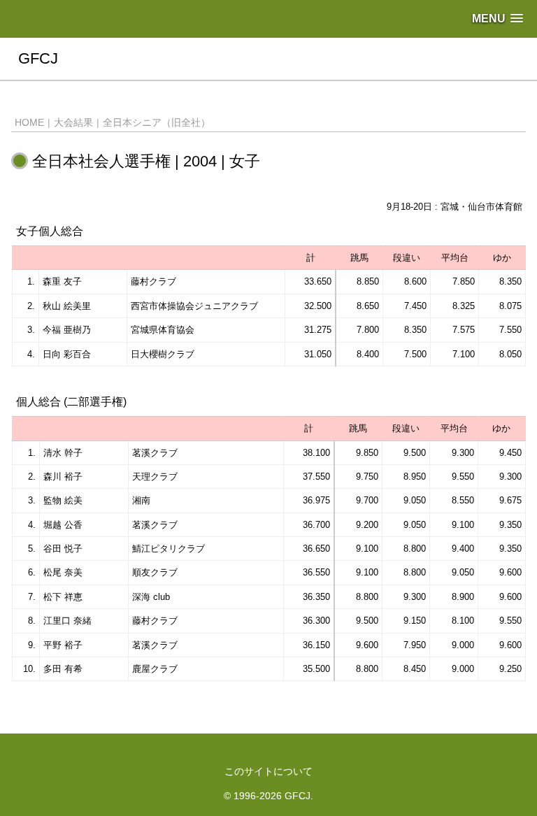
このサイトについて (268, 771)
